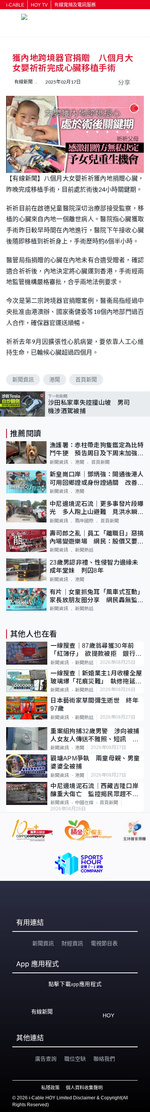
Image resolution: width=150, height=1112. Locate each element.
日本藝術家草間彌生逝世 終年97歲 (94, 704)
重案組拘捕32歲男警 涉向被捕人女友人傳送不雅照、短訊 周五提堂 (94, 736)
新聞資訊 (23, 379)
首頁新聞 (86, 379)
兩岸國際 (84, 521)
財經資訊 (72, 943)
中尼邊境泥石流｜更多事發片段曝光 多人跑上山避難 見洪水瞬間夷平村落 (97, 508)
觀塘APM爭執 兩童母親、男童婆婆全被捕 (95, 762)
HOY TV (39, 5)
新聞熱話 (84, 550)
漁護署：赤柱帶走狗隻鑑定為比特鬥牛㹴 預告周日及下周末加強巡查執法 (97, 450)
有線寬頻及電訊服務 (75, 5)
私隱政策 (50, 1088)
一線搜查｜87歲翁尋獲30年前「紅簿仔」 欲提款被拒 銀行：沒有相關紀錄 (96, 650)
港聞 (54, 379)
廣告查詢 (46, 1058)
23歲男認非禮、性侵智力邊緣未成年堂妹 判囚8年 (94, 566)
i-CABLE (15, 5)
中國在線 (84, 802)
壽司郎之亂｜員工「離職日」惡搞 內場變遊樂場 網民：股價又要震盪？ (97, 538)
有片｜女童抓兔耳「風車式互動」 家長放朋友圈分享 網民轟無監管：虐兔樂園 (97, 596)
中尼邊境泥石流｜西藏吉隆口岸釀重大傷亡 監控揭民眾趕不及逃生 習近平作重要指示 (94, 790)
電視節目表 (104, 943)
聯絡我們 (104, 1058)
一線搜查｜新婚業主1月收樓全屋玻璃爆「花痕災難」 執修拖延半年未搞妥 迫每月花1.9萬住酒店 (96, 678)
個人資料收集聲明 (84, 1088)
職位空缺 (75, 1058)
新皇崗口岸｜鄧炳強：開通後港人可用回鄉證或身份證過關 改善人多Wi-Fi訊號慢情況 (97, 479)
